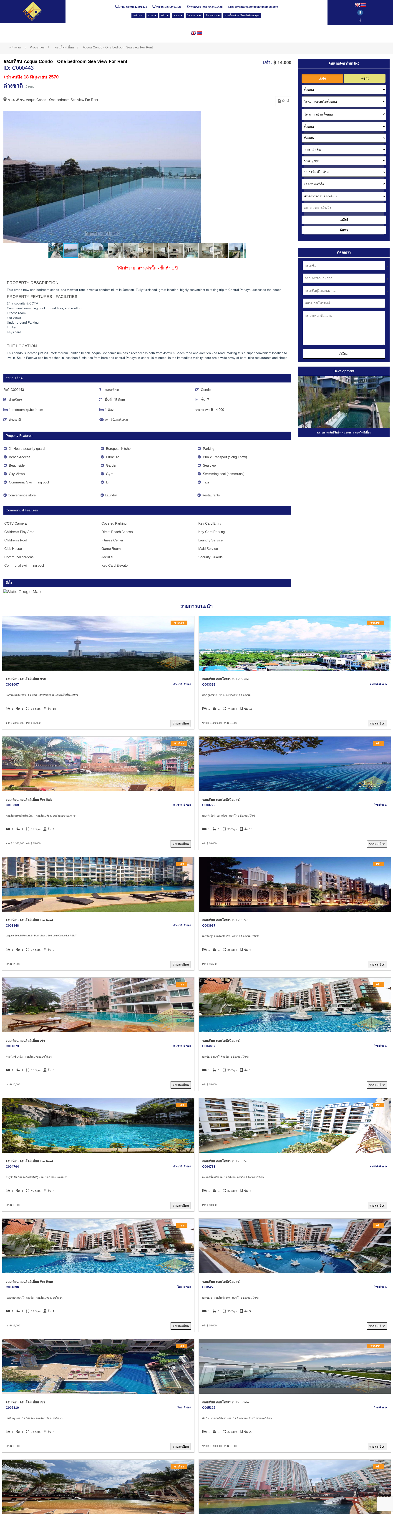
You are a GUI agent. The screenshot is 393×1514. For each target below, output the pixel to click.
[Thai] (363, 4)
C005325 (208, 1407)
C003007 (12, 684)
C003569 (12, 805)
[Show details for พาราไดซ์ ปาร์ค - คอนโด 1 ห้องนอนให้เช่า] (98, 1005)
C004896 (12, 1287)
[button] (7, 176)
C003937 (208, 925)
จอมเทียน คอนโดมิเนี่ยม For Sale (225, 679)
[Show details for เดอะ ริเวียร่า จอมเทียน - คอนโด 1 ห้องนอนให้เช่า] (295, 764)
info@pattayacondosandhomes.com (254, 6)
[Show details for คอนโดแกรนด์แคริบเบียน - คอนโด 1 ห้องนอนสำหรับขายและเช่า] (98, 764)
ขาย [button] (151, 15)
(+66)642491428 (212, 6)
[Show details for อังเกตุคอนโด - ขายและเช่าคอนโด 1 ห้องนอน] (295, 643)
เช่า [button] (163, 15)
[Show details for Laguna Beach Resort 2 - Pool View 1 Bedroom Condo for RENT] (98, 884)
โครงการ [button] (193, 15)
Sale (322, 78)
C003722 (208, 805)
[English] (357, 4)
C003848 (12, 925)
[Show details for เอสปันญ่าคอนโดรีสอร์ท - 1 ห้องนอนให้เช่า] (295, 1005)
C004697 (208, 1046)
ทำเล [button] (177, 15)
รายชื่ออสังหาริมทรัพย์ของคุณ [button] (242, 15)
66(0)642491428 (136, 6)
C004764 (12, 1166)
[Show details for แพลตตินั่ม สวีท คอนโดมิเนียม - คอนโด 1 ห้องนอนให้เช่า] (295, 1125)
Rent (364, 78)
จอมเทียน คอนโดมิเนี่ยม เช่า (222, 799)
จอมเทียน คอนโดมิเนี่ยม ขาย (26, 679)
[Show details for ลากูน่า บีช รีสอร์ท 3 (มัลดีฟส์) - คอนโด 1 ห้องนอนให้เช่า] (98, 1125)
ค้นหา (344, 230)
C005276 (208, 1287)
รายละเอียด (181, 723)
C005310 (12, 1407)
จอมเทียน (16, 99)
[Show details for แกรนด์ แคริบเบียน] (98, 643)
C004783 (208, 1166)
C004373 (12, 1046)
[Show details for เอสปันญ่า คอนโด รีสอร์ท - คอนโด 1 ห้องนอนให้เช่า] (295, 884)
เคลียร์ (344, 219)
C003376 (208, 684)
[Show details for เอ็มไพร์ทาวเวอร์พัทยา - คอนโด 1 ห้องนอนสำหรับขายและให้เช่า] (295, 1366)
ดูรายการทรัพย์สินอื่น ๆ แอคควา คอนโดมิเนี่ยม (344, 432)
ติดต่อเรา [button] (211, 15)
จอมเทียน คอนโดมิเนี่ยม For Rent (29, 920)
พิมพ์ (285, 101)
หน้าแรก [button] (138, 15)
